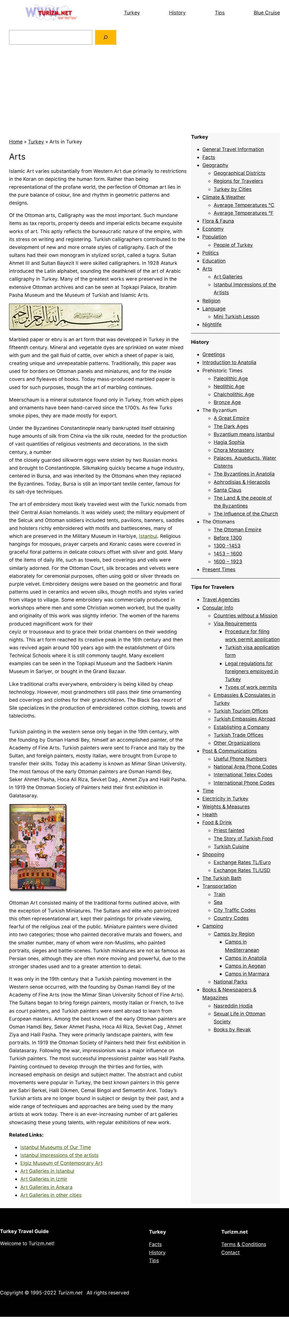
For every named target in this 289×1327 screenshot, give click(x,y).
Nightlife (212, 324)
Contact (230, 1252)
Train (219, 894)
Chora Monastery (234, 450)
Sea (218, 902)
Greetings (213, 354)
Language (213, 309)
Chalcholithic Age (234, 394)
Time (208, 791)
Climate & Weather (223, 197)
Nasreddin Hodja (233, 1006)
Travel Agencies (221, 599)
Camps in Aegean (245, 966)
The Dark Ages (231, 426)
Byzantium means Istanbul (244, 434)
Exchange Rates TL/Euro (242, 862)
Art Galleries (228, 277)
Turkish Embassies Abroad (244, 719)
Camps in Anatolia (246, 958)
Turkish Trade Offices (238, 735)
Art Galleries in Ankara (46, 1187)
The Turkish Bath (221, 878)
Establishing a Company (242, 727)
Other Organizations (237, 743)
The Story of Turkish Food (243, 838)
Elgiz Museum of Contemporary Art (61, 1163)
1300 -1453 (227, 546)
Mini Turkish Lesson (236, 316)
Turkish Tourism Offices (241, 711)
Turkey (132, 13)
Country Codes (231, 918)
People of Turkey (233, 245)
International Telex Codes (243, 775)
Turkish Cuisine (231, 846)
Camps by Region (234, 934)
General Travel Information (233, 149)
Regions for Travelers (238, 181)
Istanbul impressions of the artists (59, 1155)
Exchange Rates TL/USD (242, 870)
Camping (212, 926)
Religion (211, 301)
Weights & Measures (226, 806)
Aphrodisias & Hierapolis (242, 482)
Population (214, 237)
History (177, 13)
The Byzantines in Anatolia (244, 474)
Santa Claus (227, 490)
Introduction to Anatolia (229, 362)
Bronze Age (227, 402)
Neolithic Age (229, 386)
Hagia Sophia (229, 442)
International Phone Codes (244, 783)
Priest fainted (229, 830)
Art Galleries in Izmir (43, 1179)
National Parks (230, 982)
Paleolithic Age (231, 378)
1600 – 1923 (228, 561)
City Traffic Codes (235, 910)
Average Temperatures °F (243, 213)
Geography (215, 165)
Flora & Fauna (218, 221)
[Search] (105, 37)
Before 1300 (228, 538)
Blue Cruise (267, 13)
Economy (213, 229)
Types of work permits (251, 687)
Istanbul (148, 536)
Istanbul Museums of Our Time (55, 1147)
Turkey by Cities (232, 189)
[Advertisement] (144, 88)
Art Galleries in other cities (51, 1195)
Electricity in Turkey (225, 799)
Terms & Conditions (243, 1244)
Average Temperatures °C (244, 205)
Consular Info (217, 608)
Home (16, 142)
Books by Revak (232, 1029)
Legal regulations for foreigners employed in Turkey (251, 671)
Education (213, 261)
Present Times (218, 569)
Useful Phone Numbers (240, 759)
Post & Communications (229, 751)
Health (209, 814)
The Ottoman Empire (237, 529)
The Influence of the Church (246, 514)
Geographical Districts (239, 173)
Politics (210, 253)
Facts (208, 157)
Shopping (213, 854)
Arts (207, 269)
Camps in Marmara (247, 974)
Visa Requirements (235, 623)
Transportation (219, 886)
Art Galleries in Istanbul (47, 1171)
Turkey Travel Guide (24, 1231)
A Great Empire (231, 418)
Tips (220, 13)
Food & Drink (217, 822)
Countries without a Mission (245, 616)
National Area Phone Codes (245, 767)
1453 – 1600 (228, 554)
